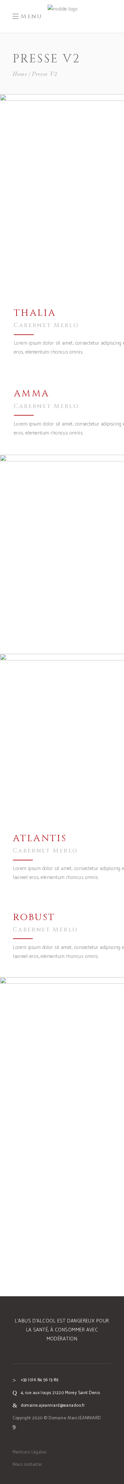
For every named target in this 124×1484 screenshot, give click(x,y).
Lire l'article (92, 735)
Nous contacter (27, 1464)
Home (20, 74)
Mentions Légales (30, 1452)
